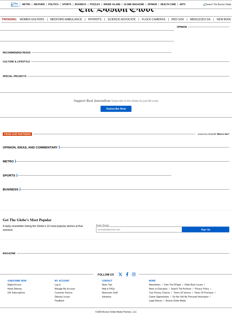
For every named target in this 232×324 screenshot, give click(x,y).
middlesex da (200, 19)
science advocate (122, 19)
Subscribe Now (116, 108)
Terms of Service (182, 292)
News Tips (107, 284)
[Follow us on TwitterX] (121, 274)
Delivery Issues (62, 296)
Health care (168, 4)
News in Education (158, 288)
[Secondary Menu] (6, 4)
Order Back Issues (193, 284)
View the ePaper (172, 284)
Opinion (152, 4)
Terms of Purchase (203, 292)
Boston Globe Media (176, 300)
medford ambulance (66, 19)
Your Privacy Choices (159, 292)
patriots (95, 19)
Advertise (106, 296)
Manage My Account (65, 288)
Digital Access (14, 284)
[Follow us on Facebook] (128, 274)
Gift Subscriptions (16, 292)
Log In (58, 284)
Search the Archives (181, 288)
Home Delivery (14, 288)
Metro (26, 4)
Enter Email (102, 225)
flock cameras (153, 19)
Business (80, 4)
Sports (66, 4)
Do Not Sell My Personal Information (191, 296)
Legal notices (155, 300)
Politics (53, 4)
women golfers (32, 19)
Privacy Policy (202, 288)
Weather (39, 4)
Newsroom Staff (110, 292)
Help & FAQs (108, 288)
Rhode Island (112, 4)
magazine (9, 253)
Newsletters (154, 284)
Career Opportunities (159, 296)
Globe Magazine (134, 4)
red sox (178, 19)
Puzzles (95, 4)
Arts (182, 4)
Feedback (59, 300)
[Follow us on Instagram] (135, 274)
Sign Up (205, 229)
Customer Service (63, 292)
